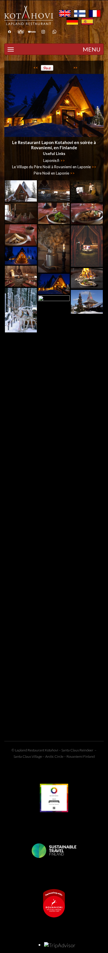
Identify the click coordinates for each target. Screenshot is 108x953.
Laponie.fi (54, 160)
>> (75, 67)
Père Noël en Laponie (54, 173)
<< (35, 67)
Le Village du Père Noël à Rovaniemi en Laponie (54, 166)
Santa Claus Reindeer (77, 750)
